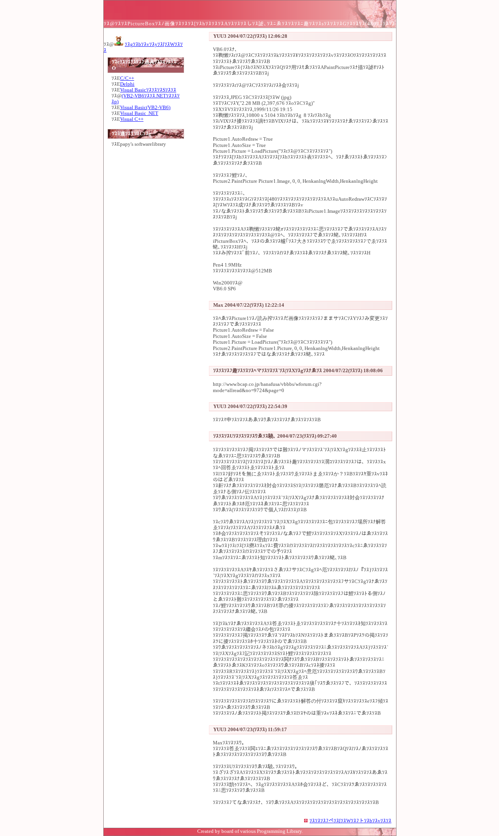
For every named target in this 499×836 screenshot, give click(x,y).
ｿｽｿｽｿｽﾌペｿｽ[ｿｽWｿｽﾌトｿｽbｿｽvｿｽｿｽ (350, 821)
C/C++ (127, 78)
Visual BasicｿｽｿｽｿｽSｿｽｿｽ (148, 90)
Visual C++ (131, 119)
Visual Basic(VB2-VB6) (145, 107)
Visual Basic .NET (139, 113)
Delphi (127, 84)
